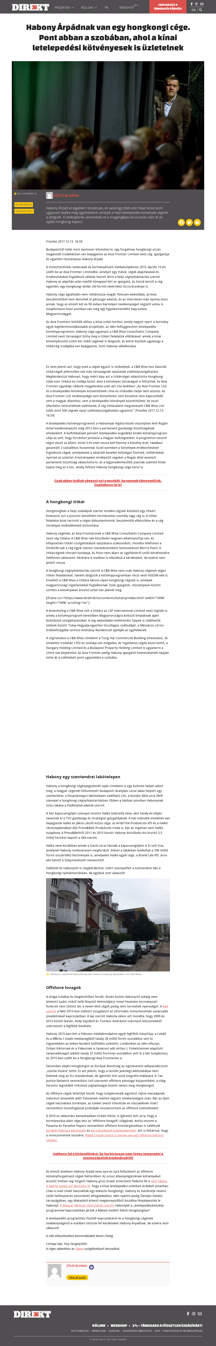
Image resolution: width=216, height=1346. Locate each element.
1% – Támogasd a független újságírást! (167, 1325)
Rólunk (87, 7)
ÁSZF (157, 1330)
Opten (79, 1249)
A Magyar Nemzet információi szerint (87, 1205)
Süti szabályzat (80, 1330)
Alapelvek (114, 1330)
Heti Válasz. (159, 1181)
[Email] (91, 1267)
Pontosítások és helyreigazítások (182, 1330)
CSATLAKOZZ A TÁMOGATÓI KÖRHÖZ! (168, 6)
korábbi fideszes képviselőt (66, 1130)
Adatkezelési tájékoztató (137, 1330)
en (194, 10)
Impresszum (99, 1330)
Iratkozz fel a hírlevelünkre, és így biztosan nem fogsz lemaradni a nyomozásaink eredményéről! (108, 1156)
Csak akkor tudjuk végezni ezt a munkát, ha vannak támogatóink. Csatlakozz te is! (108, 483)
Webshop (126, 7)
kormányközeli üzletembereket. (114, 1130)
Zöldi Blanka (66, 195)
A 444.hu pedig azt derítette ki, (68, 1186)
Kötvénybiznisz (23, 204)
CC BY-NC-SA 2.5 (97, 1339)
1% (106, 7)
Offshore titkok (24, 211)
